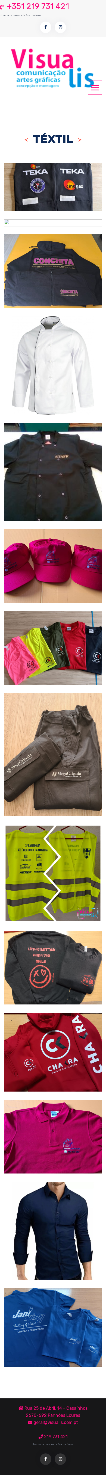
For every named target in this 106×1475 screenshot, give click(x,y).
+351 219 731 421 (34, 9)
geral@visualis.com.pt (55, 1422)
